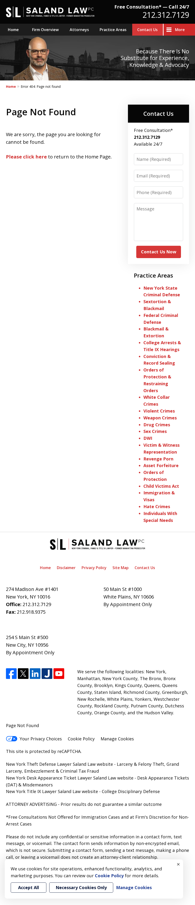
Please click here (26, 156)
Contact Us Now (158, 252)
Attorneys (79, 29)
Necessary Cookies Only (81, 887)
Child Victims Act (161, 486)
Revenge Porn (158, 459)
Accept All (28, 887)
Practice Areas (113, 29)
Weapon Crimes (160, 418)
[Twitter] (23, 673)
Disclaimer (66, 567)
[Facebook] (11, 673)
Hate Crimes (156, 506)
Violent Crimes (159, 411)
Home (13, 29)
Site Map (120, 567)
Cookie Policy (81, 739)
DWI (147, 438)
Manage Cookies (117, 739)
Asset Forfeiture (161, 465)
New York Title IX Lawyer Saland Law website (52, 791)
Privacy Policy (94, 567)
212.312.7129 (165, 15)
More (180, 29)
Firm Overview (45, 29)
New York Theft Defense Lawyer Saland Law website (59, 764)
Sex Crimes (155, 431)
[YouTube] (59, 673)
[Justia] (47, 673)
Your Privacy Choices (41, 739)
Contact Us (147, 29)
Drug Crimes (156, 424)
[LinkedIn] (35, 673)
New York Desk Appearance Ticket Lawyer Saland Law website (69, 778)
